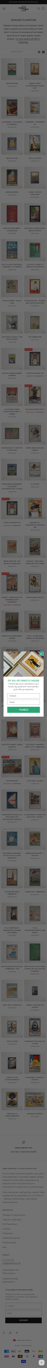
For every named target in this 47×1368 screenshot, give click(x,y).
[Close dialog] (41, 654)
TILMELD (23, 709)
